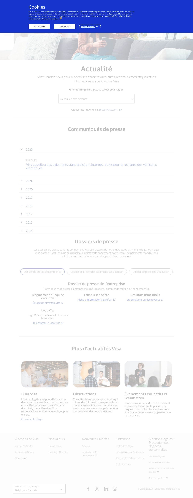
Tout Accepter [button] (39, 26)
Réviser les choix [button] (88, 26)
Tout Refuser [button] (65, 26)
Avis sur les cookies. (50, 18)
